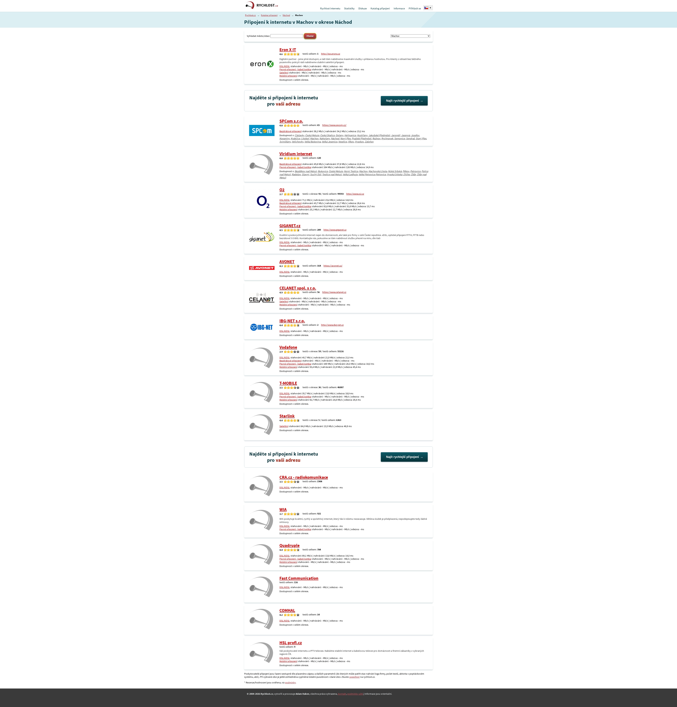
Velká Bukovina (312, 141)
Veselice (342, 141)
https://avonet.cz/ (333, 265)
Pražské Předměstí (361, 138)
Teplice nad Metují (332, 174)
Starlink (287, 415)
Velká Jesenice (329, 141)
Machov (314, 138)
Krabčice (295, 138)
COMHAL (287, 610)
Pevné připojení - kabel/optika (295, 69)
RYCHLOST (267, 5)
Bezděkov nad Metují (306, 171)
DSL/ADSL (284, 66)
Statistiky (349, 8)
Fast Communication (298, 578)
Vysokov (359, 141)
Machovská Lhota (377, 171)
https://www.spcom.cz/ (334, 125)
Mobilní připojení (288, 75)
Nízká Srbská (395, 171)
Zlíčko (406, 174)
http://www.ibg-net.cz (332, 324)
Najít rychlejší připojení (402, 100)
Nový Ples (345, 138)
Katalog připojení (380, 8)
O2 (282, 189)
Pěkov (406, 171)
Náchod (286, 15)
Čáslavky (299, 135)
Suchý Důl (315, 174)
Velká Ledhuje (350, 174)
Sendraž (410, 138)
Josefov (415, 135)
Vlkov (351, 141)
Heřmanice (350, 135)
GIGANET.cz (289, 225)
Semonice (399, 138)
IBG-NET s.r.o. (292, 320)
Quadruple (289, 545)
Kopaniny (284, 138)
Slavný (305, 174)
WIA (283, 509)
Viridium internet (295, 153)
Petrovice (415, 171)
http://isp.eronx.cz (330, 53)
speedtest (354, 676)
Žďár (413, 174)
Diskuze (362, 8)
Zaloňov (369, 141)
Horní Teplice (351, 171)
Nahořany (324, 138)
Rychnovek (387, 138)
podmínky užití (355, 693)
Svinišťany (285, 141)
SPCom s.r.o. (291, 121)
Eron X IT (287, 49)
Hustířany (362, 135)
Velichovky (297, 141)
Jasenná (405, 135)
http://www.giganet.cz (335, 229)
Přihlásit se (415, 8)
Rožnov (376, 138)
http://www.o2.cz (355, 193)
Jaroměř (395, 135)
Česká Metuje (312, 135)
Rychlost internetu (330, 8)
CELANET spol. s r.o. (297, 288)
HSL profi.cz (290, 642)
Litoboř (305, 138)
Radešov (296, 174)
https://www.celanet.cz (334, 292)
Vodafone (288, 347)
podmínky (290, 682)
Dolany (339, 135)
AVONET (286, 261)
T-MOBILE (288, 383)
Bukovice (323, 171)
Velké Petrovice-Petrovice (372, 174)
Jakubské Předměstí (379, 135)
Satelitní (283, 72)
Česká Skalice (327, 135)
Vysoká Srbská (394, 174)
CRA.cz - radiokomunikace (303, 477)
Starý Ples (421, 138)
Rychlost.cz (250, 15)
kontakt (342, 693)
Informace (399, 8)
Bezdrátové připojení (290, 131)
